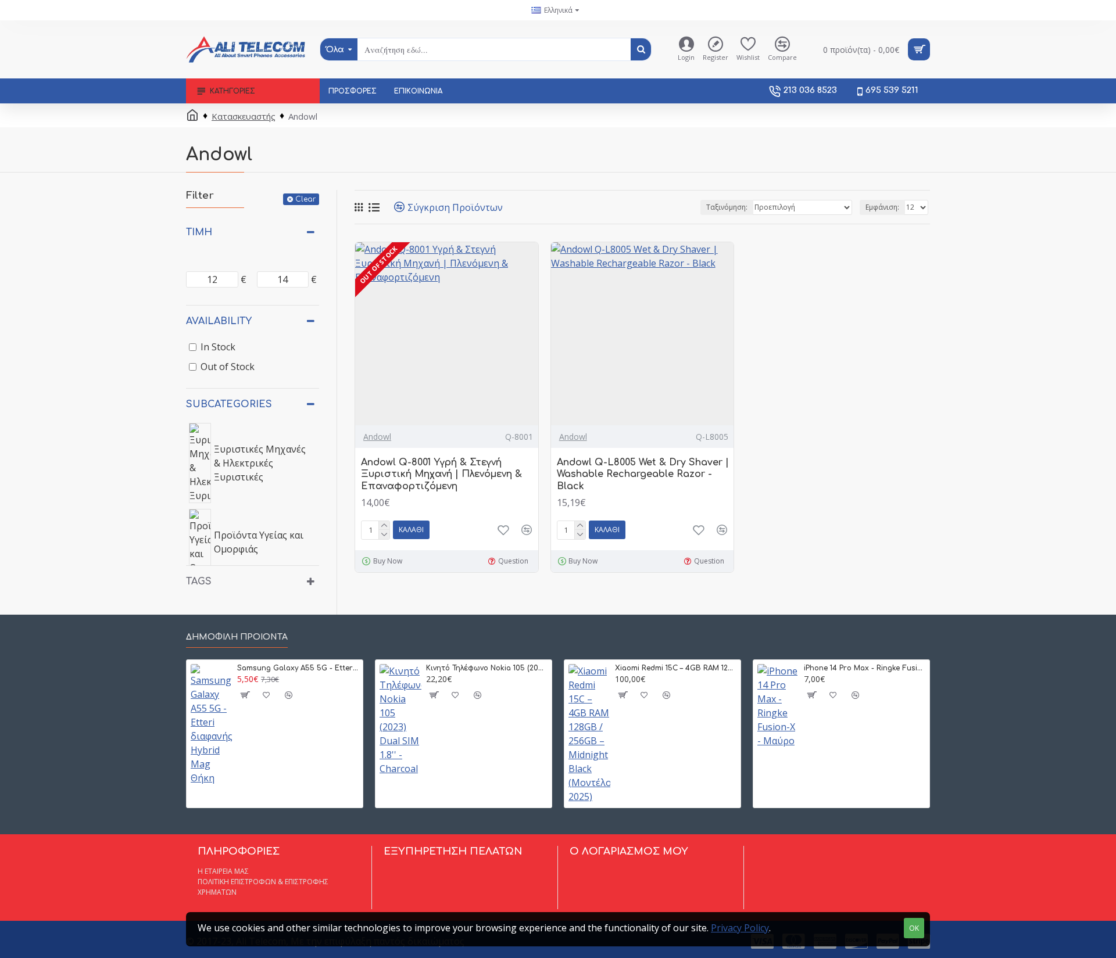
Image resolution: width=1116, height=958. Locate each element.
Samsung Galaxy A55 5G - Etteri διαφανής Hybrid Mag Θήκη (298, 668)
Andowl (377, 436)
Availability (219, 321)
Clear (305, 199)
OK (914, 928)
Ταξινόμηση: (726, 207)
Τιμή (199, 232)
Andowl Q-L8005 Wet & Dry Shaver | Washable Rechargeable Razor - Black (643, 474)
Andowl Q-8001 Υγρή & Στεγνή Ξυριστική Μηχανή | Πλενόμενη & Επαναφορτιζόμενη (441, 474)
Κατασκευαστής (244, 116)
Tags (199, 581)
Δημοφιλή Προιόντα (237, 637)
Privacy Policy (740, 927)
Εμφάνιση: (882, 207)
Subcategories (229, 404)
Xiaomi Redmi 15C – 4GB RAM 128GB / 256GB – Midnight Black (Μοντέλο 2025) (675, 668)
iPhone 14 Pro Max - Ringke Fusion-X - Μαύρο (864, 668)
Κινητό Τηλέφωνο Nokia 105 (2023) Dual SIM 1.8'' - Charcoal (487, 668)
